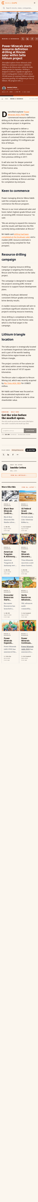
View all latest (28, 487)
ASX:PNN (32, 450)
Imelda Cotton (12, 87)
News (6, 99)
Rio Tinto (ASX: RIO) (12, 383)
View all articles (18, 475)
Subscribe (30, 430)
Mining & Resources (17, 450)
